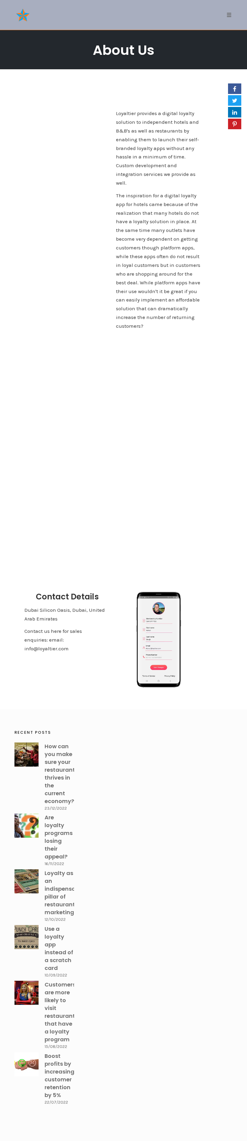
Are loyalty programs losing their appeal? (59, 837)
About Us (124, 50)
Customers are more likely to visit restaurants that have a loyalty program (61, 1012)
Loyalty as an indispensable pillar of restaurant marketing (64, 892)
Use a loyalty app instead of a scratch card (59, 948)
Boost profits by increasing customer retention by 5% (59, 1075)
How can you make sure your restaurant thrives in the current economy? (60, 773)
